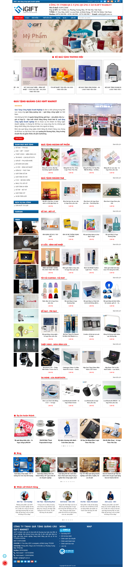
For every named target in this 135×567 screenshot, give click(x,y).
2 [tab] (67, 50)
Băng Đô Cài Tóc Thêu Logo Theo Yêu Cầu (71, 169)
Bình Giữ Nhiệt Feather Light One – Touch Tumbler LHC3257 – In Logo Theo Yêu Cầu (91, 269)
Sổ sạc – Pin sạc (22, 148)
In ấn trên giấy (21, 196)
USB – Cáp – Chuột (22, 151)
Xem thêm (19, 138)
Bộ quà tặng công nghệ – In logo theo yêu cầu (50, 335)
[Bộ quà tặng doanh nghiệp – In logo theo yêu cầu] (95, 73)
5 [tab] (68, 481)
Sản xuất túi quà (22, 205)
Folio (27, 18)
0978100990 (23, 550)
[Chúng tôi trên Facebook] (101, 1)
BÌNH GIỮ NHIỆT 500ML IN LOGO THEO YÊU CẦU (50, 269)
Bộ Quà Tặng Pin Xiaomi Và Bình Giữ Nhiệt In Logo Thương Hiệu (71, 335)
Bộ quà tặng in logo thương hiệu (112, 235)
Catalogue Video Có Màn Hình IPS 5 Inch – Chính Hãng (71, 368)
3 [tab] (69, 50)
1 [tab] (65, 50)
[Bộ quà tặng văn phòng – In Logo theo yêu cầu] (68, 73)
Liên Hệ (96, 1)
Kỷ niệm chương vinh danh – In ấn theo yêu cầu (67, 441)
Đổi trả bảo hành (66, 536)
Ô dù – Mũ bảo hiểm (23, 180)
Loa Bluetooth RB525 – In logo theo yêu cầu (112, 402)
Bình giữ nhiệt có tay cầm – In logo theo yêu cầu (71, 269)
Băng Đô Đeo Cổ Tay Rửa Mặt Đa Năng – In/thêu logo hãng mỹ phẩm (91, 169)
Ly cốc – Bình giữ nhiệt (24, 167)
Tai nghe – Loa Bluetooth (25, 157)
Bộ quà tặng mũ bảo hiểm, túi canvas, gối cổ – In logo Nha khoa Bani (112, 302)
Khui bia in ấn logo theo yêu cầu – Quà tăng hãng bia (91, 202)
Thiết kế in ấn (47, 18)
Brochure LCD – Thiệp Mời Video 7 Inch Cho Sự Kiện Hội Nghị (50, 368)
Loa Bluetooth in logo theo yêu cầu (91, 402)
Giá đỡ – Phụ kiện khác (24, 161)
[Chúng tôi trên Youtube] (108, 1)
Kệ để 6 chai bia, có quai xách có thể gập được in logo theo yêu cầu (50, 202)
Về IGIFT (90, 1)
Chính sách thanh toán (68, 541)
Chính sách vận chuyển (68, 538)
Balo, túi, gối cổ (21, 183)
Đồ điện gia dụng (22, 164)
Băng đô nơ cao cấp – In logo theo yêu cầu (112, 169)
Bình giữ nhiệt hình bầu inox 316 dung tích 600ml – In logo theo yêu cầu (112, 269)
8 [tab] (73, 481)
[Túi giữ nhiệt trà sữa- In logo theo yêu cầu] (41, 73)
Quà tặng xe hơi (21, 177)
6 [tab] (70, 481)
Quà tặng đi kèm (22, 186)
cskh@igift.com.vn (24, 558)
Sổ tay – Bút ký (21, 190)
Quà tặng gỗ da (21, 173)
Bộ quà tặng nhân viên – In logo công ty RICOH (24, 441)
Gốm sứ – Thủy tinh (23, 170)
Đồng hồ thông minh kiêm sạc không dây (112, 335)
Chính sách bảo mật (67, 543)
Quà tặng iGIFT (66, 533)
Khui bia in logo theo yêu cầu (112, 202)
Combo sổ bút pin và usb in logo (91, 335)
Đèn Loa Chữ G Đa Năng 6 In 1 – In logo (50, 402)
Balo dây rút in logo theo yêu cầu (50, 302)
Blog (64, 18)
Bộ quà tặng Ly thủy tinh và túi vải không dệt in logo (91, 302)
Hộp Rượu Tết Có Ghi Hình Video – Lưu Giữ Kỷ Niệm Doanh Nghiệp (112, 368)
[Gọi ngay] (112, 1)
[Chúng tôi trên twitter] (105, 1)
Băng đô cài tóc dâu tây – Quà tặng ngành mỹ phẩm (50, 169)
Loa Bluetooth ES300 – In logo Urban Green (71, 402)
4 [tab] (66, 481)
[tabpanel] (67, 36)
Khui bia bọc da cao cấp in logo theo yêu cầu (71, 202)
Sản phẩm (35, 18)
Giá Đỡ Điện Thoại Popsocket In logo (45, 441)
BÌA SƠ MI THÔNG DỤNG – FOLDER (71, 235)
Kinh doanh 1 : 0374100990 (25, 553)
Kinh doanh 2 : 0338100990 (25, 555)
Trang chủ (19, 18)
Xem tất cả (116, 144)
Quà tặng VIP (20, 193)
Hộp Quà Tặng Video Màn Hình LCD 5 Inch (91, 368)
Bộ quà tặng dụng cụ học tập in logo (91, 235)
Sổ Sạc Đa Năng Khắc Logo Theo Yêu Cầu (90, 441)
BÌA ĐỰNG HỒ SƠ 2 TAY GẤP (50, 235)
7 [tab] (72, 481)
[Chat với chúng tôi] (4, 556)
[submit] (119, 17)
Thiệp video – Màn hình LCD (26, 154)
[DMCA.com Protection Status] (72, 530)
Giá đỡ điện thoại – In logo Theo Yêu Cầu (112, 441)
